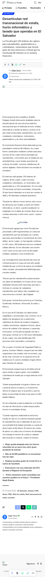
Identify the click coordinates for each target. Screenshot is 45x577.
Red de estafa (19, 494)
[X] (38, 517)
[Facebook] (35, 517)
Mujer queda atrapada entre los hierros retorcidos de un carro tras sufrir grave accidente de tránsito (20, 447)
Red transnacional (33, 494)
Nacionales (8, 13)
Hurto (4, 494)
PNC (10, 494)
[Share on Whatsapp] (16, 65)
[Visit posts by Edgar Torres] (5, 76)
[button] (4, 2)
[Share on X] (12, 65)
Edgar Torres (16, 70)
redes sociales (8, 498)
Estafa (31, 491)
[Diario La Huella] (14, 2)
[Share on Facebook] (8, 65)
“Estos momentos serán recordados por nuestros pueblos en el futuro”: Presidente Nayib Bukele (21, 477)
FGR (36, 491)
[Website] (32, 517)
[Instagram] (41, 517)
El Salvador (22, 491)
